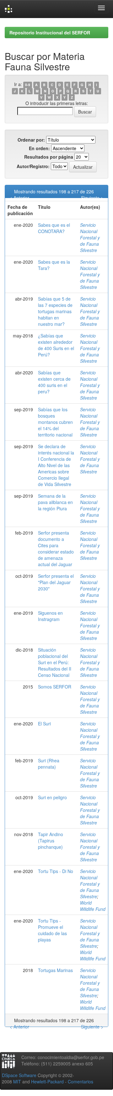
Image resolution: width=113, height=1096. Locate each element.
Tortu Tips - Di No (55, 871)
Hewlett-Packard (47, 1081)
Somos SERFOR (54, 686)
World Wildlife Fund (92, 906)
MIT (17, 1081)
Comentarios (80, 1081)
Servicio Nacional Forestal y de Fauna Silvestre (90, 237)
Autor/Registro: (33, 166)
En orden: (39, 148)
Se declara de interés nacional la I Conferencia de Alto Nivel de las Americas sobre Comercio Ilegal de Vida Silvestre (56, 465)
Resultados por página (48, 157)
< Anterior (19, 198)
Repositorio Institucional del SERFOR (49, 32)
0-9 (27, 84)
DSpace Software (19, 1075)
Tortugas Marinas (55, 970)
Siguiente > (92, 198)
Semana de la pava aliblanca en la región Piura (55, 502)
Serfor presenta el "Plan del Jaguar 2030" (56, 582)
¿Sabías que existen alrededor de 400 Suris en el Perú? (56, 345)
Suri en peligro (52, 797)
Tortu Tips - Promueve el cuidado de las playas (52, 930)
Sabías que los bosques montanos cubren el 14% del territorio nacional (55, 422)
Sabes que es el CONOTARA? (54, 228)
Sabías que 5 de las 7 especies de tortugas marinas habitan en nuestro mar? (55, 311)
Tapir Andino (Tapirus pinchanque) (50, 840)
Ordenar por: (31, 140)
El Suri (44, 723)
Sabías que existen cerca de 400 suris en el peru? (54, 382)
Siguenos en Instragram (50, 616)
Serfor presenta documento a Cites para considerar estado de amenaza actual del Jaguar (56, 548)
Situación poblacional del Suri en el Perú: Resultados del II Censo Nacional (54, 662)
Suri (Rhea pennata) (48, 763)
